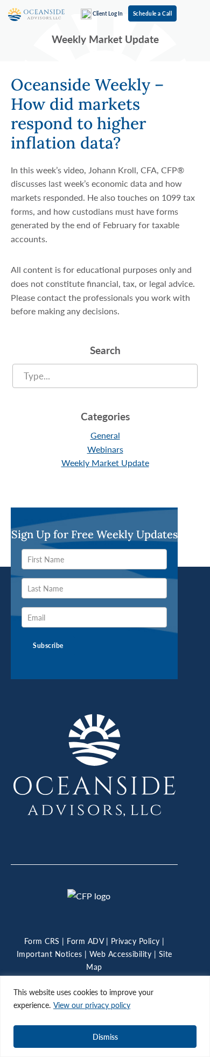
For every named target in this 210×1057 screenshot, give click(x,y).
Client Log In (107, 13)
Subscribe (48, 645)
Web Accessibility (120, 953)
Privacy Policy (135, 940)
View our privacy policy (91, 1004)
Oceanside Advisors (36, 15)
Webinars (105, 449)
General (105, 435)
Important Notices (49, 953)
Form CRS (42, 940)
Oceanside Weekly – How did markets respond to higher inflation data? (87, 113)
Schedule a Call (152, 13)
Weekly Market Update (105, 462)
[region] (105, 1016)
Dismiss (105, 1036)
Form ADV (85, 940)
